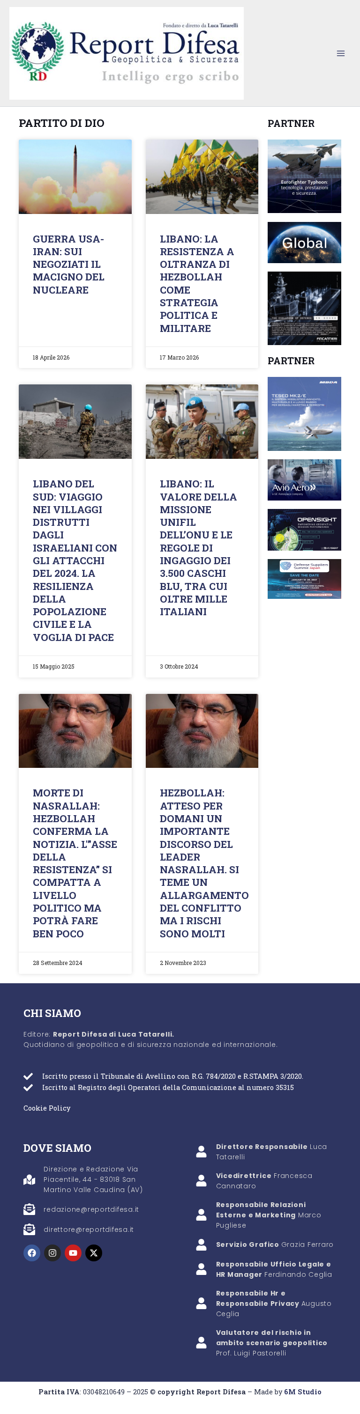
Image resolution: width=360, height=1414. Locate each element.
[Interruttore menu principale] (341, 53)
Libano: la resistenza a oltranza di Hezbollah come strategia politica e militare (197, 283)
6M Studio (303, 1391)
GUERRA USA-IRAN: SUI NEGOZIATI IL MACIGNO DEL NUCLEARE (69, 264)
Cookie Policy (46, 1108)
